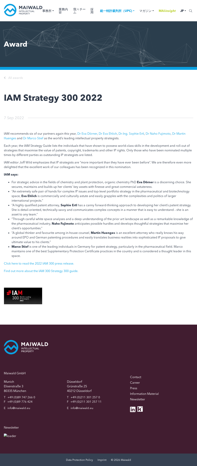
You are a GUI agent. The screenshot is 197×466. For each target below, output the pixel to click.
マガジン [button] (145, 10)
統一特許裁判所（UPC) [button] (116, 10)
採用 (91, 11)
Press (133, 388)
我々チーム (79, 11)
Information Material (144, 394)
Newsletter (137, 399)
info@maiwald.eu (19, 408)
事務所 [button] (47, 10)
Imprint (102, 460)
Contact (135, 377)
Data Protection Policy (79, 460)
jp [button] (182, 10)
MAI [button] (167, 10)
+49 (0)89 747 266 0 (21, 397)
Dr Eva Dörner (87, 133)
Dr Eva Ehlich (108, 133)
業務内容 (63, 11)
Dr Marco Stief (33, 138)
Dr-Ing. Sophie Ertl (131, 133)
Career (135, 382)
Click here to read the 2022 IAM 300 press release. (39, 263)
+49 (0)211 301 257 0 (85, 397)
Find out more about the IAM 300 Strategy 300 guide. (41, 271)
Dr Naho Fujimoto (158, 133)
